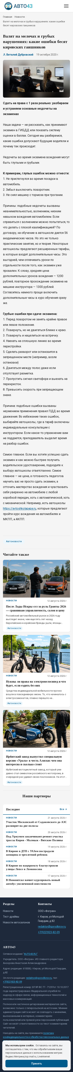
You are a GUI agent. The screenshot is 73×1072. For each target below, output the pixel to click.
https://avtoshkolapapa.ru (19, 508)
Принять (36, 1063)
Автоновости (14, 541)
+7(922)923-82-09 (49, 932)
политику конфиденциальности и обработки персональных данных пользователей (36, 1037)
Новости (8, 910)
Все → (63, 809)
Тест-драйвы (11, 916)
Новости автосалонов (16, 922)
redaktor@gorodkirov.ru (52, 926)
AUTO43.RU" (31, 953)
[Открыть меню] (66, 6)
